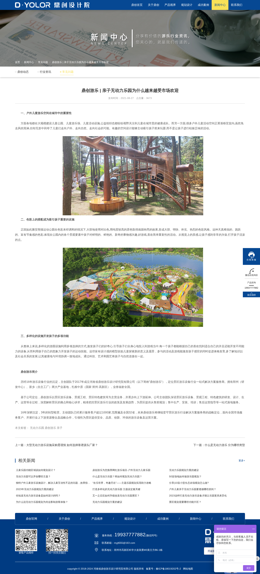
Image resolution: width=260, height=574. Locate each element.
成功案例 (203, 4)
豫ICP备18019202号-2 (168, 568)
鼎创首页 (137, 4)
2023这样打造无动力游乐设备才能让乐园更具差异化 (198, 495)
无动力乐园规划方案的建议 (184, 470)
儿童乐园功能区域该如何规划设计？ (36, 470)
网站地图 (188, 568)
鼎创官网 (31, 518)
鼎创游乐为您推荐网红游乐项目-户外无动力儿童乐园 (121, 470)
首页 (17, 62)
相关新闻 (26, 460)
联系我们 (236, 4)
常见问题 (43, 62)
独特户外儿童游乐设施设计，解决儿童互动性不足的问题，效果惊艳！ (53, 482)
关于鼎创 (153, 4)
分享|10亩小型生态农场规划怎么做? (189, 482)
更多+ (242, 460)
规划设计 (186, 4)
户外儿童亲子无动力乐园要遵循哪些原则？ (192, 489)
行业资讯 (45, 71)
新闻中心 (220, 4)
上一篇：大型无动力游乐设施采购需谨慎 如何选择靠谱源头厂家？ (56, 445)
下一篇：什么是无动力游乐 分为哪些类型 (219, 445)
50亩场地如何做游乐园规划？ (185, 476)
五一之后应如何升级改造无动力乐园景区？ (116, 495)
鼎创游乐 (50, 427)
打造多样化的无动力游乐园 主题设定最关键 (116, 489)
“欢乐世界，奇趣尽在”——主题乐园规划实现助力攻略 (122, 482)
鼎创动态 (23, 71)
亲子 (59, 427)
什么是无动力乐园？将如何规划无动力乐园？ (117, 476)
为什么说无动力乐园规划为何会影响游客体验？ (42, 502)
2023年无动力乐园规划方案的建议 (35, 489)
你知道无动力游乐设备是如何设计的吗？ (38, 495)
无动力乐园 (37, 427)
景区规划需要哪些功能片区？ (185, 502)
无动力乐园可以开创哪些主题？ (33, 476)
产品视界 (170, 4)
